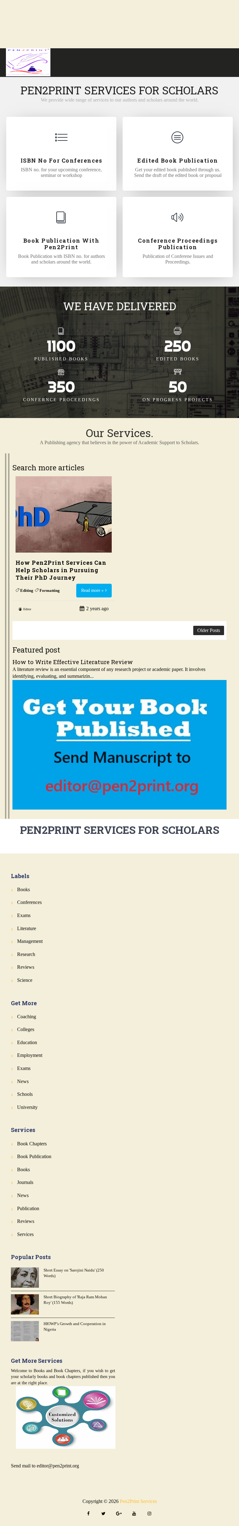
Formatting (50, 590)
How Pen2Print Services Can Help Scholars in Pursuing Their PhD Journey (61, 570)
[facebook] (88, 1514)
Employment (29, 1055)
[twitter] (103, 1514)
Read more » (92, 590)
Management (30, 941)
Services (25, 1234)
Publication (28, 1208)
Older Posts (208, 630)
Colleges (25, 1029)
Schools (25, 1094)
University (27, 1107)
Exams (23, 915)
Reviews (25, 967)
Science (24, 980)
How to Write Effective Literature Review (72, 662)
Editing (26, 590)
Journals (25, 1182)
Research (26, 954)
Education (27, 1042)
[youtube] (134, 1514)
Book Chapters (32, 1143)
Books (23, 889)
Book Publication (34, 1156)
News (23, 1081)
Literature (26, 928)
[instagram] (149, 1514)
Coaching (26, 1016)
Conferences (29, 902)
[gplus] (119, 1514)
